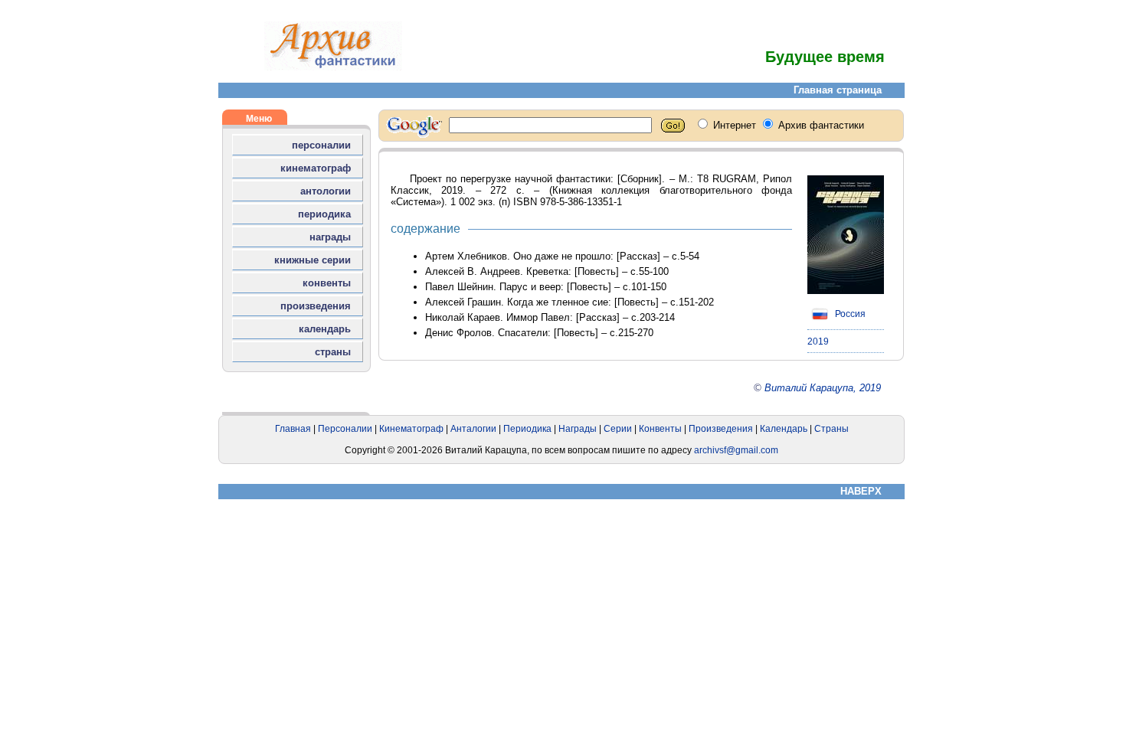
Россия (849, 314)
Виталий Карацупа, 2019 (822, 388)
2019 (818, 341)
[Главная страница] (333, 67)
